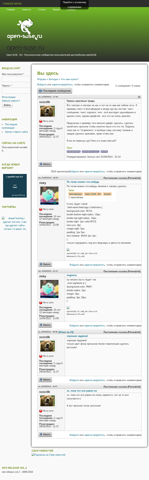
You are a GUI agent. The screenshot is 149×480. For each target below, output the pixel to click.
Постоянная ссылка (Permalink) (122, 178)
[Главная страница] (24, 40)
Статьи (42, 9)
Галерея (71, 9)
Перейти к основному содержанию (74, 4)
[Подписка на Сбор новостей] (48, 454)
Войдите (42, 84)
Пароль (7, 85)
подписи (72, 275)
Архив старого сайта (16, 131)
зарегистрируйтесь (62, 84)
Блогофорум (73, 151)
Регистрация (8, 97)
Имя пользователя (13, 74)
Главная (10, 9)
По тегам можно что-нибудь (83, 182)
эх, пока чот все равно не (82, 390)
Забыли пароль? (11, 100)
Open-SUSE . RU (90, 151)
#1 (139, 97)
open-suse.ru (25, 48)
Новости (26, 9)
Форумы (41, 79)
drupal (104, 151)
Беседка (53, 79)
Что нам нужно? (69, 79)
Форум (56, 9)
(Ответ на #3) (66, 332)
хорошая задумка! (77, 336)
